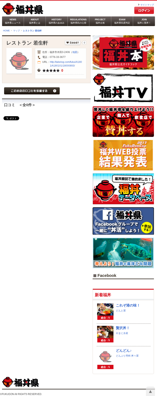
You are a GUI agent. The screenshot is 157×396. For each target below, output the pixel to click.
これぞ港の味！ (128, 305)
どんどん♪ (124, 350)
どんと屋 (121, 310)
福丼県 (27, 9)
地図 (74, 52)
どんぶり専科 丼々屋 (127, 355)
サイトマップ (147, 4)
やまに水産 (122, 333)
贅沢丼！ (123, 328)
